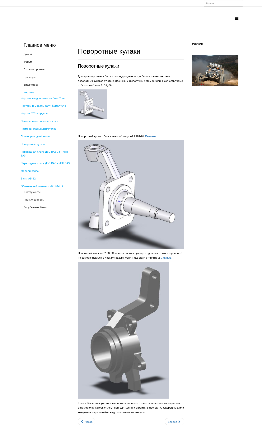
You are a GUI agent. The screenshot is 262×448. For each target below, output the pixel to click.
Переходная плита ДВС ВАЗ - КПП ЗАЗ (45, 163)
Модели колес (30, 171)
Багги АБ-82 (28, 178)
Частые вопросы (34, 199)
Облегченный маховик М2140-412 (42, 186)
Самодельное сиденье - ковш (39, 121)
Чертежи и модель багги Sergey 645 (43, 105)
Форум (28, 61)
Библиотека (31, 84)
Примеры (29, 77)
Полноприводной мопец (36, 136)
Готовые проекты (34, 69)
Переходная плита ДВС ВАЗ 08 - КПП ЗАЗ (44, 153)
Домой (28, 54)
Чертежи (29, 92)
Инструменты (32, 192)
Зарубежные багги (35, 207)
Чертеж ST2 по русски (35, 113)
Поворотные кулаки (33, 144)
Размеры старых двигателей (39, 128)
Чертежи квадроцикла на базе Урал (43, 98)
